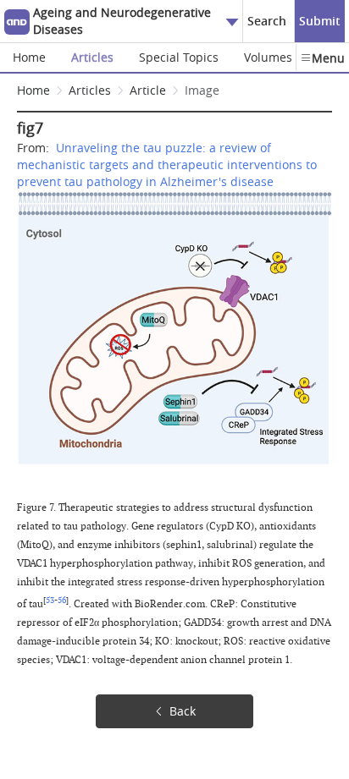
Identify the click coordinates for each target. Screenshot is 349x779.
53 (50, 600)
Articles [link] (90, 90)
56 (62, 600)
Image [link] (202, 90)
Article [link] (148, 90)
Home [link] (33, 90)
